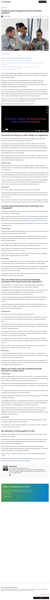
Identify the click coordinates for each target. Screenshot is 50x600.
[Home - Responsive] (5, 2)
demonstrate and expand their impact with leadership (35, 220)
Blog (6, 7)
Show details (44, 594)
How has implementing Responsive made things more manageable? (17, 60)
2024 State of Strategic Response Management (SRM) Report (17, 143)
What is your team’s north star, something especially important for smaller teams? (20, 66)
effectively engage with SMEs (28, 218)
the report (34, 290)
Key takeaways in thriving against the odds (11, 69)
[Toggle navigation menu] (48, 2)
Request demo (42, 1)
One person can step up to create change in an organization (16, 58)
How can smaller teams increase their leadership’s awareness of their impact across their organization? (22, 63)
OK (41, 597)
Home (2, 7)
